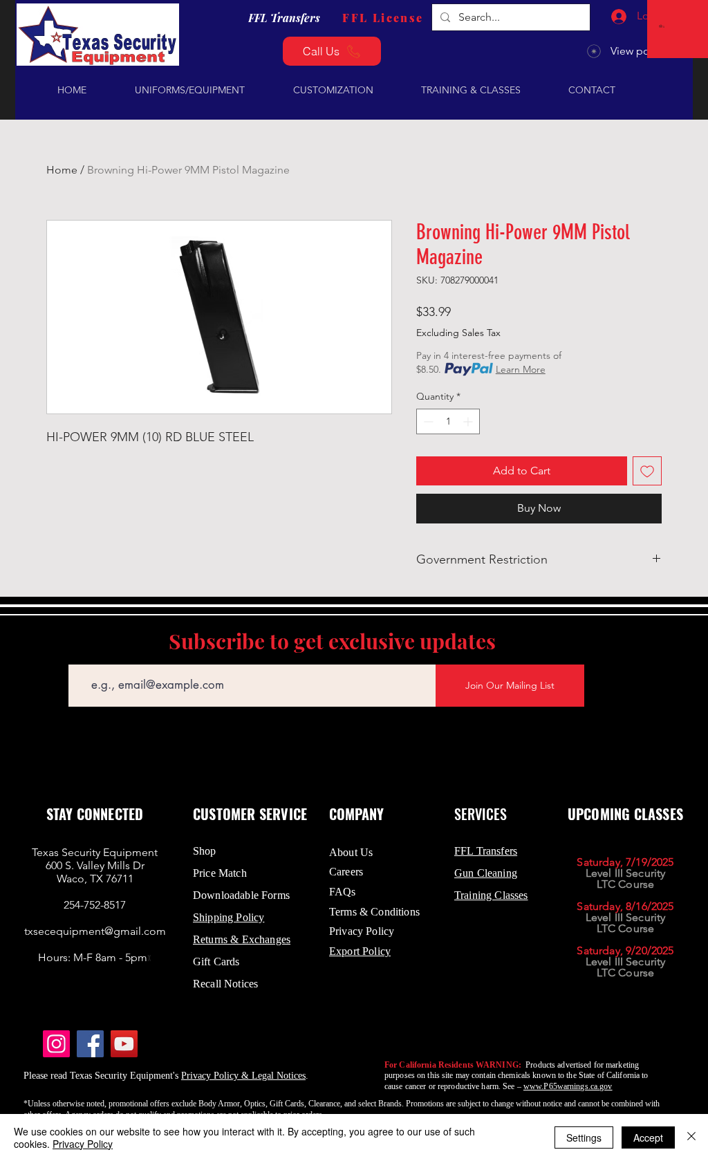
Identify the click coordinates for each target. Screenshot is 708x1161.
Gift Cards (216, 961)
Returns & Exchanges (241, 939)
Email (80, 654)
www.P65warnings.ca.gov (568, 1086)
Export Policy (360, 951)
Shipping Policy (228, 917)
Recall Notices (225, 984)
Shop (204, 851)
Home (61, 169)
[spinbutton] (448, 421)
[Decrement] (427, 421)
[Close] (691, 1137)
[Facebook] (90, 1043)
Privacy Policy (83, 1144)
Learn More (521, 369)
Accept (648, 1137)
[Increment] (469, 421)
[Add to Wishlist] (647, 470)
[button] (663, 26)
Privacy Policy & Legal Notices (243, 1075)
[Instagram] (56, 1043)
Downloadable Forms (241, 895)
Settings (584, 1137)
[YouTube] (124, 1043)
